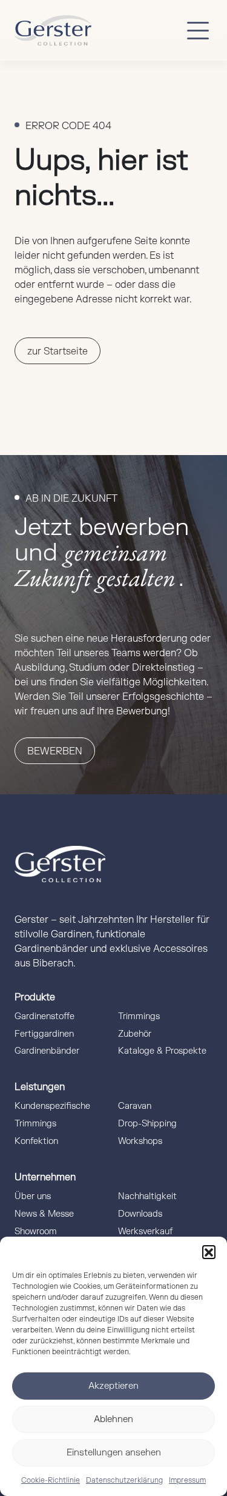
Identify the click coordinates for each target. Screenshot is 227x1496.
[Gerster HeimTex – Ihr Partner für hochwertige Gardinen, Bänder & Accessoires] (53, 30)
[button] (209, 1252)
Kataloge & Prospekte (162, 1051)
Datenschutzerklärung (124, 1480)
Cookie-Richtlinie (50, 1480)
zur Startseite (57, 351)
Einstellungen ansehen (114, 1452)
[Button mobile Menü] (198, 30)
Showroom (36, 1231)
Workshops (140, 1141)
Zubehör (134, 1034)
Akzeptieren (113, 1386)
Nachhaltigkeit (147, 1196)
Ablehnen (113, 1419)
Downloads (140, 1214)
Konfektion (36, 1141)
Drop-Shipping (147, 1123)
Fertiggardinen (44, 1034)
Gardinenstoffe (44, 1016)
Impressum (187, 1480)
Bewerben (54, 751)
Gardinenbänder (47, 1051)
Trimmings (139, 1016)
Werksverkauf (145, 1231)
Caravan (134, 1106)
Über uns (33, 1196)
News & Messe (44, 1214)
